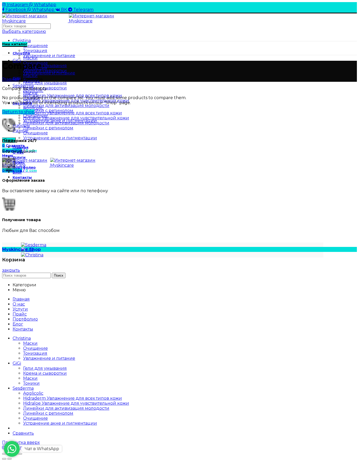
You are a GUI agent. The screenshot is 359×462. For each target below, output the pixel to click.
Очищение (35, 45)
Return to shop (18, 111)
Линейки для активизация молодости (66, 105)
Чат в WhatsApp (42, 448)
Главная (10, 79)
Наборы (21, 125)
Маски (30, 75)
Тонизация (35, 50)
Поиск (58, 275)
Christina (22, 40)
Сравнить (23, 433)
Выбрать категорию (24, 31)
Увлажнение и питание (49, 55)
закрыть (11, 270)
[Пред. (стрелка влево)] (4, 459)
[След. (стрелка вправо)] (9, 459)
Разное (20, 130)
